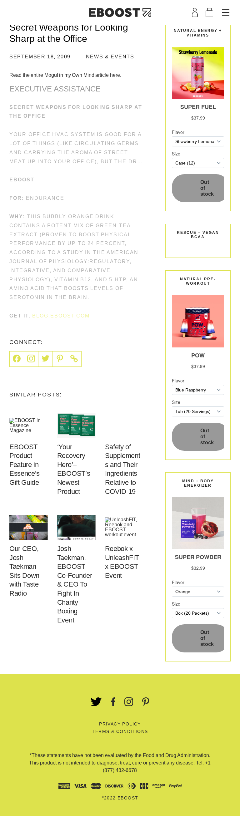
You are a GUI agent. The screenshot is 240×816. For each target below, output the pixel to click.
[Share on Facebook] (16, 359)
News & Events (110, 56)
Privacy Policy (120, 723)
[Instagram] (31, 359)
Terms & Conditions (120, 731)
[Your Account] (195, 12)
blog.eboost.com (61, 315)
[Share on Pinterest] (60, 359)
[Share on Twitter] (45, 359)
